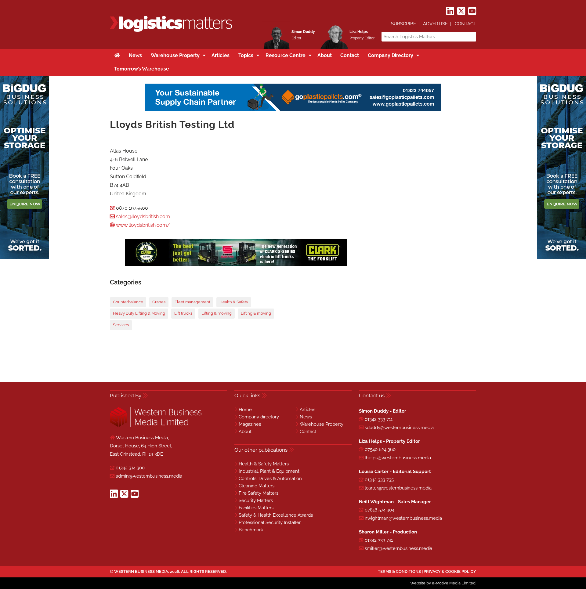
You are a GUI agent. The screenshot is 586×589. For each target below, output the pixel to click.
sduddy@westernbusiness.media (399, 427)
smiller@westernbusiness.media (398, 548)
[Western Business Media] (155, 426)
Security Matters (256, 500)
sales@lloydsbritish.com (143, 216)
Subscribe (403, 24)
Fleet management (192, 302)
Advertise (435, 24)
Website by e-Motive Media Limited (443, 583)
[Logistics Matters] (171, 30)
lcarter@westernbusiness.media (398, 488)
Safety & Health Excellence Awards (276, 515)
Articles (307, 409)
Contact (465, 24)
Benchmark (251, 530)
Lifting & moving (216, 313)
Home (245, 409)
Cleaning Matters (256, 486)
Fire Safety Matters (258, 493)
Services (121, 325)
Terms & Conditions (399, 571)
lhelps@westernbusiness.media (398, 458)
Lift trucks (183, 313)
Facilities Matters (256, 508)
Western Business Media (141, 571)
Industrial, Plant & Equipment (269, 471)
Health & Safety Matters (264, 464)
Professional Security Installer (270, 522)
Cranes (158, 302)
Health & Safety (233, 302)
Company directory (259, 417)
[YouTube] (472, 11)
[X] (461, 11)
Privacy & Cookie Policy (450, 571)
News (306, 417)
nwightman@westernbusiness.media (403, 518)
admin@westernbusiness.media (149, 476)
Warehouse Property (321, 424)
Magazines (250, 424)
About (245, 431)
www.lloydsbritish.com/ (143, 225)
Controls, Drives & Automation (270, 478)
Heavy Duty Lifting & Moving (139, 313)
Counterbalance (128, 302)
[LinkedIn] (450, 11)
